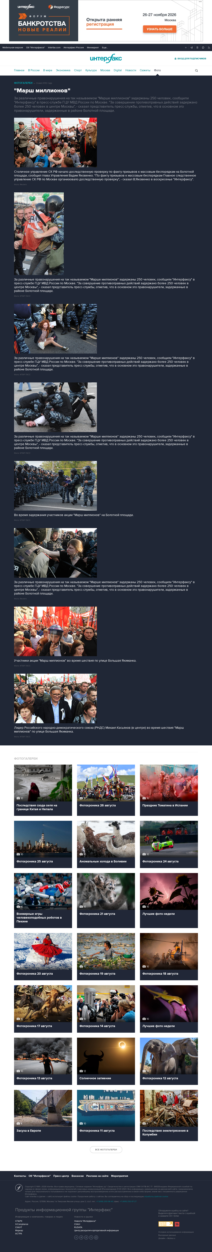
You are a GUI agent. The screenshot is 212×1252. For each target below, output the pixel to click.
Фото (157, 70)
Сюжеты (145, 70)
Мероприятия (119, 1176)
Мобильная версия (12, 47)
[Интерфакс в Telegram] (81, 1237)
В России (34, 70)
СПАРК (18, 1221)
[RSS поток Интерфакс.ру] (91, 1237)
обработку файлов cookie (156, 1196)
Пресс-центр (61, 1176)
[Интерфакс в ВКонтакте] (86, 1237)
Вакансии (78, 1176)
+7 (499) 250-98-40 (104, 1201)
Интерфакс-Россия (74, 47)
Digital (118, 70)
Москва (105, 70)
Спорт (78, 70)
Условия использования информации (176, 1232)
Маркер (19, 1230)
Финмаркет (93, 47)
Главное (19, 70)
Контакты (20, 1176)
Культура (91, 70)
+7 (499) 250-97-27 (128, 1201)
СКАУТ (18, 1227)
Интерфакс (106, 58)
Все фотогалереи (106, 1149)
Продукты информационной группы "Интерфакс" (64, 1209)
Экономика (63, 70)
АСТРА (18, 1233)
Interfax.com (54, 47)
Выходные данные (167, 1235)
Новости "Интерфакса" (85, 1221)
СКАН (77, 1224)
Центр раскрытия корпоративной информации (96, 1230)
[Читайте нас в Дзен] (76, 1237)
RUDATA (78, 1227)
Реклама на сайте (97, 1176)
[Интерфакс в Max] (96, 1237)
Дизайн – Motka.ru (166, 1238)
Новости (130, 70)
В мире (47, 70)
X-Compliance (21, 1224)
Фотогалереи (23, 83)
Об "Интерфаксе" (35, 47)
